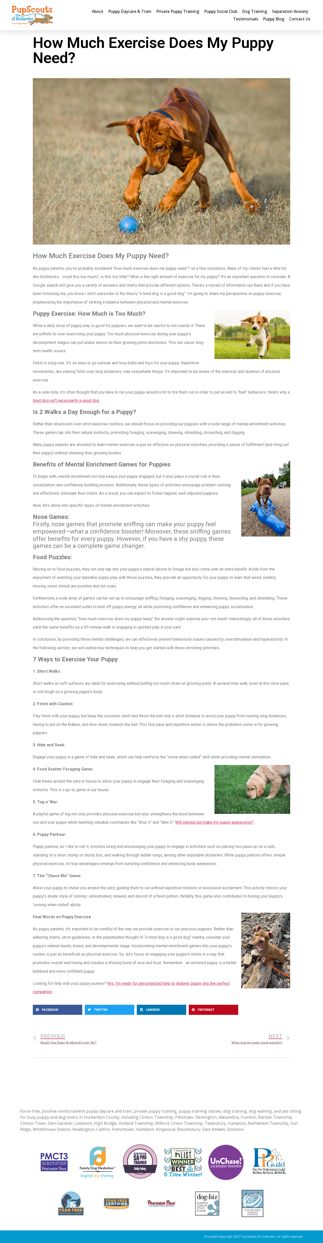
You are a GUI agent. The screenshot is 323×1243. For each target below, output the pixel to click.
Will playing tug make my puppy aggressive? (214, 822)
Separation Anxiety (290, 11)
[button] (57, 1010)
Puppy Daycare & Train (129, 11)
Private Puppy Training (177, 11)
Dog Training (254, 11)
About (97, 11)
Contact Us (299, 19)
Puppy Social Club (220, 11)
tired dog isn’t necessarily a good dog (66, 400)
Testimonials (245, 19)
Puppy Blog (273, 19)
